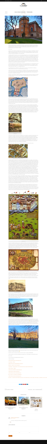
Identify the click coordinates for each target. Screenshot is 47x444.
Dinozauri (36, 409)
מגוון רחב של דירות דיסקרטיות (14, 417)
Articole (11, 406)
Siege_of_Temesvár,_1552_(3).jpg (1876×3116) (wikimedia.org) (14, 374)
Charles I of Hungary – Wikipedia (12, 368)
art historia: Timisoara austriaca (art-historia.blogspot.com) (14, 360)
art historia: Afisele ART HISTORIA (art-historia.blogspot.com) (15, 369)
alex (22, 13)
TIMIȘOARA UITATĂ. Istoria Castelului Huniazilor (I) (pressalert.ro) (15, 363)
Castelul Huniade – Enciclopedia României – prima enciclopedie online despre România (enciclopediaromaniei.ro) (20, 366)
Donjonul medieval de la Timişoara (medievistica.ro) (13, 371)
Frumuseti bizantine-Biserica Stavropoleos (23, 408)
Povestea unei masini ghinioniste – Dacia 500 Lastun (10, 408)
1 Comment (24, 13)
